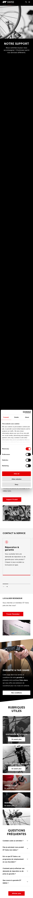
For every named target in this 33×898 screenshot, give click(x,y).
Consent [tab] (6, 417)
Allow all (16, 473)
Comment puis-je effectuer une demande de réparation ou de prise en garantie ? (13, 871)
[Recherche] (26, 2)
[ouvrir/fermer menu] (29, 2)
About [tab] (27, 417)
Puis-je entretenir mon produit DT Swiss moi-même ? (13, 848)
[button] (7, 587)
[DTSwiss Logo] (8, 2)
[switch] (28, 454)
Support (10, 4)
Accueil (4, 4)
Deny (16, 484)
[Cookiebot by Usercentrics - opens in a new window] (23, 412)
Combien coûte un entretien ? (13, 841)
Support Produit (12, 499)
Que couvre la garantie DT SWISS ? (12, 881)
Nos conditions (16, 693)
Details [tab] (16, 417)
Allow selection (16, 479)
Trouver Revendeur (13, 614)
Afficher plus (16, 893)
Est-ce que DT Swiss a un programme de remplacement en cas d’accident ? (13, 859)
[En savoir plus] (16, 730)
